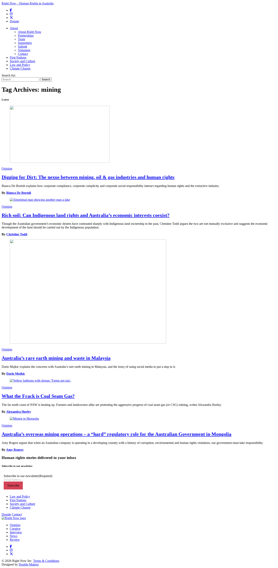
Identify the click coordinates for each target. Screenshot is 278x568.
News (13, 536)
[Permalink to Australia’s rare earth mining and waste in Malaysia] (139, 291)
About (14, 28)
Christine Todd (16, 234)
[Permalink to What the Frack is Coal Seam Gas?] (139, 380)
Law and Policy (20, 65)
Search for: (9, 75)
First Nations (18, 57)
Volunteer (24, 50)
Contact (23, 54)
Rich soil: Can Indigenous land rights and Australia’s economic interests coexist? (86, 215)
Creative (15, 528)
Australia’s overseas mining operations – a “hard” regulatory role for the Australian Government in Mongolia (116, 434)
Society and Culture (22, 61)
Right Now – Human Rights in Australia (28, 3)
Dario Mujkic (15, 373)
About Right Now (29, 32)
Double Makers (29, 564)
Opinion (7, 168)
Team (21, 39)
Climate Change (20, 68)
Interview (16, 532)
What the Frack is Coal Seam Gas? (38, 396)
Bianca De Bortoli (18, 192)
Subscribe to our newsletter (28, 476)
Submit (22, 46)
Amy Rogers (14, 449)
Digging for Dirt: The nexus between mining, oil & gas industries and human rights (88, 177)
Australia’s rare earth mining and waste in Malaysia (56, 358)
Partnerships (26, 35)
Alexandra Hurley (18, 411)
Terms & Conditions (46, 561)
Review (15, 539)
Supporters (25, 43)
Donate (14, 21)
